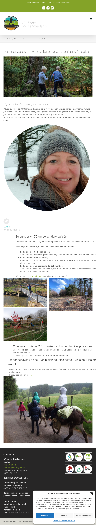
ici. (30, 375)
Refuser (64, 515)
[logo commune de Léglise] (69, 454)
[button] (91, 493)
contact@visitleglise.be (61, 2)
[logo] (69, 466)
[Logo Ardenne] (78, 466)
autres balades (37, 276)
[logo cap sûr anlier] (78, 454)
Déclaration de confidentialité (64, 521)
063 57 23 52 (10, 465)
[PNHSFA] (87, 454)
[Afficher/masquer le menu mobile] (91, 19)
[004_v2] (87, 466)
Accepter (44, 515)
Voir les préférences (83, 515)
